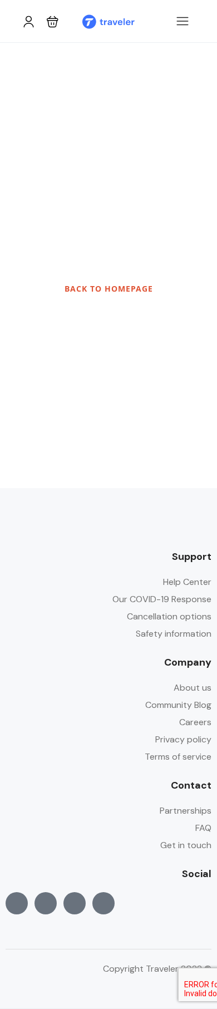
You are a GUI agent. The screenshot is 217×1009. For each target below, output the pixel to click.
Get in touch (185, 845)
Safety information (173, 633)
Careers (195, 722)
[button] (52, 21)
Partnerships (185, 810)
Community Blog (178, 705)
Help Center (187, 582)
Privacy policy (183, 739)
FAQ (203, 828)
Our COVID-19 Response (161, 599)
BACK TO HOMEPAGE (109, 288)
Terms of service (178, 756)
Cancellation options (169, 616)
